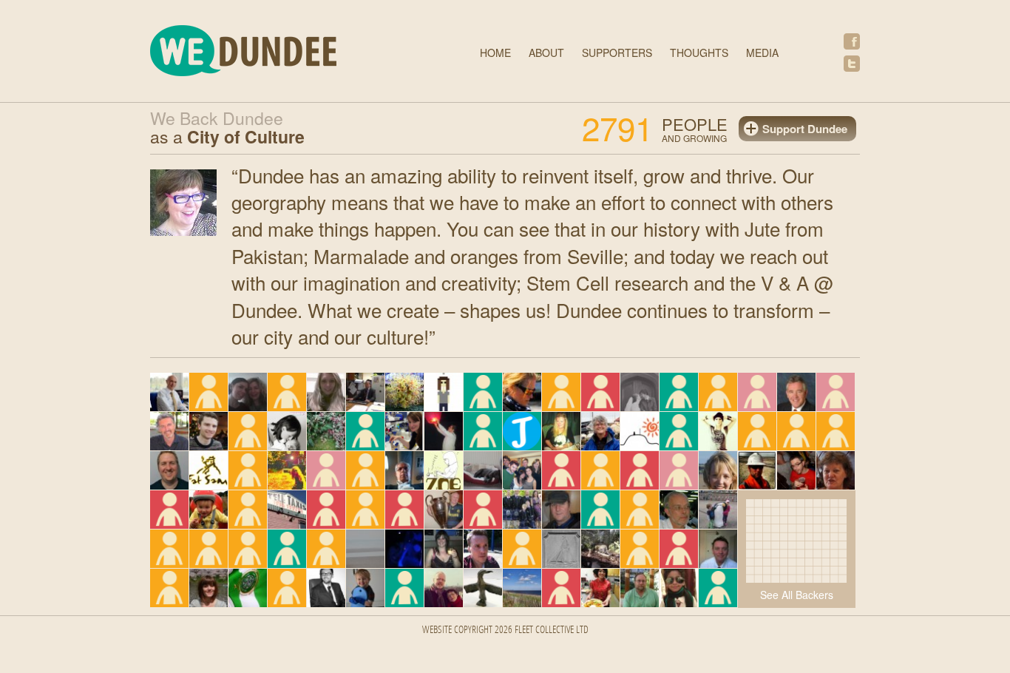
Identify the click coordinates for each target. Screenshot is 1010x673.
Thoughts (699, 52)
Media (762, 52)
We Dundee (279, 53)
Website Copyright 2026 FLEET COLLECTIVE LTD (505, 630)
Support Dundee (804, 129)
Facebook (852, 41)
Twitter (852, 63)
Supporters (617, 52)
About (546, 52)
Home (495, 52)
